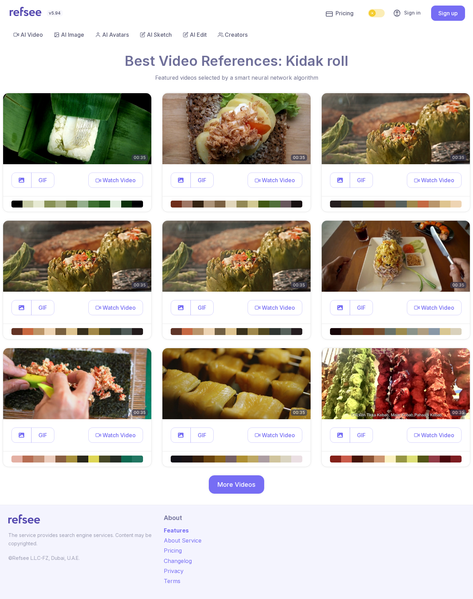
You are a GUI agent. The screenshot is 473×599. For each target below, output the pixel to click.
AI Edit (198, 34)
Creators (236, 34)
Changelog (178, 560)
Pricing (345, 13)
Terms (172, 581)
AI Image (72, 34)
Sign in (407, 13)
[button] (21, 180)
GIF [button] (42, 180)
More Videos (236, 484)
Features (176, 530)
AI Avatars (115, 34)
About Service (183, 540)
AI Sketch (159, 34)
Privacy (174, 570)
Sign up (448, 13)
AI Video (31, 34)
